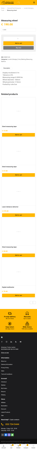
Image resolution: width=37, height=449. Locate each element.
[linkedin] (11, 341)
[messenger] (5, 434)
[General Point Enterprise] (11, 338)
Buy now (18, 48)
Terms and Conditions (8, 444)
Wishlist (18, 446)
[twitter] (15, 341)
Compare (26, 446)
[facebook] (1, 341)
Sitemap (27, 444)
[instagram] (6, 341)
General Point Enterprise (14, 8)
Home (2, 8)
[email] (2, 434)
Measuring (29, 59)
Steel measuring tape (9, 126)
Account (4, 448)
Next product (34, 302)
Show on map (5, 353)
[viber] (9, 434)
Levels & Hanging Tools (14, 59)
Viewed (33, 448)
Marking (23, 59)
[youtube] (20, 341)
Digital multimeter (8, 287)
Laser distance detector (10, 207)
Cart (11, 446)
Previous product (31, 302)
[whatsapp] (12, 434)
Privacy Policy (19, 444)
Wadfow (3, 61)
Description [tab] (7, 68)
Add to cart (18, 43)
